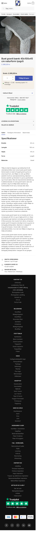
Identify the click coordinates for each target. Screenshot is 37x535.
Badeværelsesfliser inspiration (18, 478)
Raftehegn (18, 366)
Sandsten (18, 321)
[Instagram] (12, 525)
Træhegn (18, 364)
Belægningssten (18, 314)
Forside (3, 14)
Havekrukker (18, 384)
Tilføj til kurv (24, 78)
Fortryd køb (17, 302)
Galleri (3, 132)
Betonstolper (18, 374)
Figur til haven (17, 396)
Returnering (17, 456)
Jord (17, 418)
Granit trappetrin (18, 346)
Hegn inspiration (18, 473)
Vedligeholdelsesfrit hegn (18, 359)
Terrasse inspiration (18, 468)
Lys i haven (17, 393)
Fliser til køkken (18, 436)
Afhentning (17, 458)
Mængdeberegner (17, 491)
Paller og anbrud (7, 125)
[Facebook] (6, 525)
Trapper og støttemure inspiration (17, 476)
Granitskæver (18, 411)
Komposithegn (17, 361)
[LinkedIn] (23, 525)
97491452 (18, 282)
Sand (17, 413)
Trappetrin (18, 344)
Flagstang (18, 403)
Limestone (18, 324)
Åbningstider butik (18, 292)
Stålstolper (18, 376)
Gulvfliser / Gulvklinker (18, 428)
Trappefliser (18, 349)
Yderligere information (14, 132)
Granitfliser (18, 317)
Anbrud (17, 453)
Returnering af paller (17, 446)
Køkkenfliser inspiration (18, 481)
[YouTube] (29, 525)
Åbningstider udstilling (18, 295)
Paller (18, 448)
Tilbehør (17, 369)
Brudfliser (18, 329)
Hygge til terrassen (18, 398)
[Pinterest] (18, 525)
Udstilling (18, 466)
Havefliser (18, 312)
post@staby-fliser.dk (17, 285)
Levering (17, 451)
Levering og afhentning (10, 121)
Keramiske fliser (18, 319)
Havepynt (9, 14)
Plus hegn (18, 371)
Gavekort (18, 421)
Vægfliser (18, 431)
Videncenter (18, 496)
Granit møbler (24, 14)
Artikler (18, 493)
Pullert (18, 351)
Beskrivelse (26, 132)
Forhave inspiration (18, 471)
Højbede (17, 389)
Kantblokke (17, 336)
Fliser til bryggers (17, 438)
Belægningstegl (18, 326)
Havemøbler (16, 14)
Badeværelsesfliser (18, 433)
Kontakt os (18, 297)
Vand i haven (18, 391)
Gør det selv (18, 488)
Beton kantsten (17, 339)
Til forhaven (17, 401)
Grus (17, 416)
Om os (18, 300)
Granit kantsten (18, 341)
